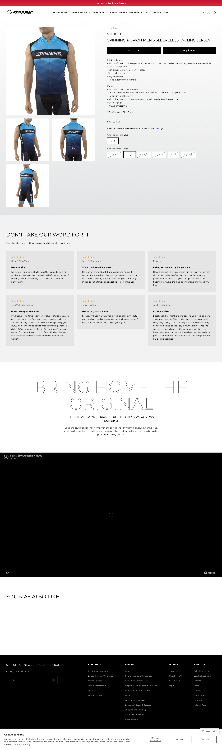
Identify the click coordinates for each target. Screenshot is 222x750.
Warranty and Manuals (135, 700)
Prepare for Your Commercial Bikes (141, 686)
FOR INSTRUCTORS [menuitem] (138, 12)
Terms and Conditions (135, 714)
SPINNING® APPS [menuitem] (118, 12)
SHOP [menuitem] (156, 12)
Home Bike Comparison (136, 681)
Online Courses (95, 681)
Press (196, 686)
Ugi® (171, 686)
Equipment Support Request (138, 705)
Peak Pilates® (175, 676)
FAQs (127, 695)
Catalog (197, 690)
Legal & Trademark (202, 676)
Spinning (112, 28)
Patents (197, 681)
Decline (205, 739)
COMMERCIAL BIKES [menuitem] (80, 12)
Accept (180, 739)
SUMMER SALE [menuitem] (99, 12)
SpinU (91, 690)
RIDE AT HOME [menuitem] (60, 12)
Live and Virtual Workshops (100, 676)
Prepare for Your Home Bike (137, 690)
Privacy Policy (23, 744)
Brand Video (199, 695)
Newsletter (199, 700)
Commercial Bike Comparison (138, 676)
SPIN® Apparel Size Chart (120, 112)
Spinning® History (202, 671)
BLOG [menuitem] (166, 12)
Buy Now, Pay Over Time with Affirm (111, 3)
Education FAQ (95, 695)
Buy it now (189, 50)
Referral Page (200, 705)
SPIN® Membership (97, 686)
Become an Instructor (98, 671)
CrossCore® (174, 681)
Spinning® (174, 671)
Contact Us (130, 671)
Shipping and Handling (135, 710)
